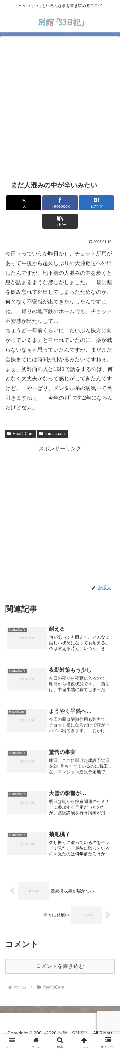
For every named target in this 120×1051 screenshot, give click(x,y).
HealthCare (23, 433)
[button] (60, 221)
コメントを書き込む (60, 966)
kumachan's (55, 433)
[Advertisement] (60, 107)
